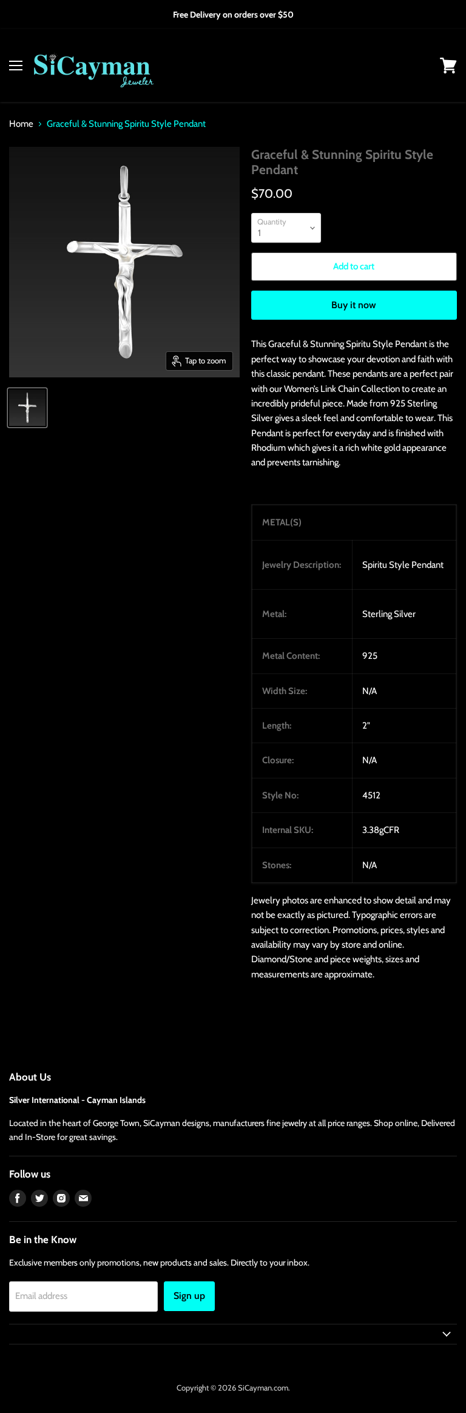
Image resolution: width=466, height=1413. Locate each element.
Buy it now (353, 305)
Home (21, 124)
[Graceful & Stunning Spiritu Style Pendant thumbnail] (27, 407)
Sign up (189, 1295)
